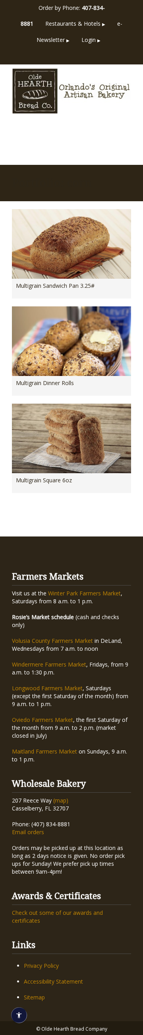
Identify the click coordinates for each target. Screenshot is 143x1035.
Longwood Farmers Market (47, 688)
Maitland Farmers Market (44, 751)
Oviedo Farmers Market (42, 719)
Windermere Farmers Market (49, 664)
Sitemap (34, 997)
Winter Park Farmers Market (84, 593)
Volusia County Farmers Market (52, 640)
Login (90, 39)
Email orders (28, 832)
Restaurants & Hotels (75, 23)
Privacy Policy (41, 965)
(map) (60, 800)
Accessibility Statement (53, 981)
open (123, 141)
